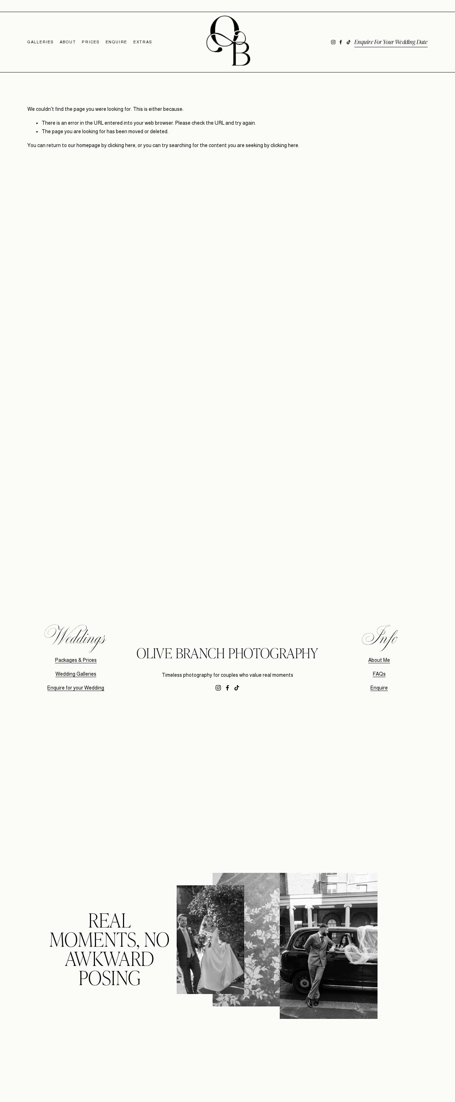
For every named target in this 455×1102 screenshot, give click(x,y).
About (68, 42)
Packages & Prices (76, 660)
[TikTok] (348, 42)
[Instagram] (333, 42)
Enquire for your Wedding (75, 688)
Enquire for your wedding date (391, 41)
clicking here (121, 145)
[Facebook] (340, 42)
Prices (91, 42)
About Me (379, 660)
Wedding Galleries (75, 674)
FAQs (379, 674)
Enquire (117, 42)
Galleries (40, 42)
